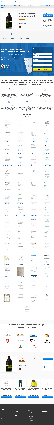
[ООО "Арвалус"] (47, 271)
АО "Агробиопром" (20, 203)
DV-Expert (2, 2)
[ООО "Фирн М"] (20, 259)
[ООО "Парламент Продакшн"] (34, 210)
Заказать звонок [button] (44, 411)
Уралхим (33, 141)
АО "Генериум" (46, 141)
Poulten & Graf (26, 23)
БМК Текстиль (46, 215)
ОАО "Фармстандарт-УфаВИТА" (7, 141)
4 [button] (28, 402)
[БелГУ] (34, 222)
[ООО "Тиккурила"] (34, 160)
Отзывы (14, 5)
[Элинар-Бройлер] (7, 259)
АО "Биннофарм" (33, 153)
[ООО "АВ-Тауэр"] (34, 271)
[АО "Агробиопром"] (20, 198)
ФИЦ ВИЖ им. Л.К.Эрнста (20, 215)
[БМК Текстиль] (47, 210)
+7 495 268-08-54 (44, 410)
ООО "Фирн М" (20, 264)
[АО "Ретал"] (7, 210)
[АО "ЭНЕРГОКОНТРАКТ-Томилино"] (7, 284)
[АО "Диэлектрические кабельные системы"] (34, 284)
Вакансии (19, 5)
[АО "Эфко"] (7, 148)
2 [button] (26, 402)
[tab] (6, 34)
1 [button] (25, 402)
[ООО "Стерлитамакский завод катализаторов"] (20, 284)
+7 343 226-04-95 (30, 414)
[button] (26, 27)
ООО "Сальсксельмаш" (47, 264)
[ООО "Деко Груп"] (34, 259)
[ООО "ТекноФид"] (47, 284)
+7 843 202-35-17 (30, 416)
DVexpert (2, 410)
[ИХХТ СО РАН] (47, 148)
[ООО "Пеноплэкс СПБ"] (7, 222)
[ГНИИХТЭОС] (20, 160)
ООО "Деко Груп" (34, 264)
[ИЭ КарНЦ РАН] (20, 148)
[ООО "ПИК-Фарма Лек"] (47, 160)
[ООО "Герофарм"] (7, 198)
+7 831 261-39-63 (30, 418)
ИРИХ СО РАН (33, 203)
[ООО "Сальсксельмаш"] (47, 259)
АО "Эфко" (7, 153)
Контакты (2, 7)
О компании (9, 5)
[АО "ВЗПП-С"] (20, 222)
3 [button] (27, 402)
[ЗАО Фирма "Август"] (7, 271)
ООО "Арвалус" (46, 276)
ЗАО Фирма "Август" (7, 276)
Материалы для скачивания (18, 410)
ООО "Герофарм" (7, 203)
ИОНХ (20, 141)
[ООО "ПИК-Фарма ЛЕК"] (47, 222)
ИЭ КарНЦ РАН (20, 153)
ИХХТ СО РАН (46, 153)
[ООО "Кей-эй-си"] (47, 198)
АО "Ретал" (7, 215)
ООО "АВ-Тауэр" (33, 276)
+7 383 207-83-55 (30, 420)
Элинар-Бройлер (7, 264)
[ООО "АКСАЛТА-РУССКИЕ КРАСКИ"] (7, 160)
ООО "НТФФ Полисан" (27, 315)
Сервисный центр (47, 5)
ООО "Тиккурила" (34, 165)
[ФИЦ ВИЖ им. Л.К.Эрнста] (20, 210)
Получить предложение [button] (47, 15)
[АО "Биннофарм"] (34, 148)
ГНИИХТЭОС (20, 165)
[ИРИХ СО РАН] (34, 198)
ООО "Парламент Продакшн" (33, 215)
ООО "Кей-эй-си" (47, 203)
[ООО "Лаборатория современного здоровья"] (20, 271)
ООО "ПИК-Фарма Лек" (47, 165)
